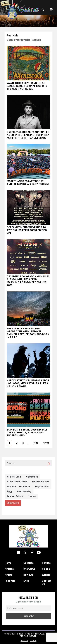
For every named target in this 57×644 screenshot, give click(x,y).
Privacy (24, 641)
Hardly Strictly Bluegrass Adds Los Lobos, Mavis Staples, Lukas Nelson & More (28, 383)
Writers (46, 574)
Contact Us (46, 582)
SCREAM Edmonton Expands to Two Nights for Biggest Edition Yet (27, 230)
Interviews (29, 568)
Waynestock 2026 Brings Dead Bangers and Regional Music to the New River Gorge (27, 86)
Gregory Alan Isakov (17, 481)
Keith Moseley (24, 491)
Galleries (28, 562)
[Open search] (43, 10)
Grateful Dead (14, 477)
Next (46, 443)
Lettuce (32, 496)
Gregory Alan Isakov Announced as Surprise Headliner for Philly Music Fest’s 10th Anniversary (28, 135)
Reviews (28, 574)
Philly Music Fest (40, 481)
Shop (26, 580)
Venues (46, 562)
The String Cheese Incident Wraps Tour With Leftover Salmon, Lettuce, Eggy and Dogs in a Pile (28, 333)
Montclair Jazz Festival (18, 486)
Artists (8, 574)
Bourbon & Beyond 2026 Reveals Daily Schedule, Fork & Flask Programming (27, 432)
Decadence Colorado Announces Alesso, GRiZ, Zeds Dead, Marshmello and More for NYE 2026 (28, 281)
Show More (13, 502)
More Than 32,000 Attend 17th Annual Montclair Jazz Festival (28, 183)
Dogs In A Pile (42, 486)
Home (8, 562)
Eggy (9, 491)
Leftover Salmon (15, 496)
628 (35, 443)
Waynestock (32, 477)
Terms (33, 641)
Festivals (10, 580)
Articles (9, 568)
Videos (46, 568)
